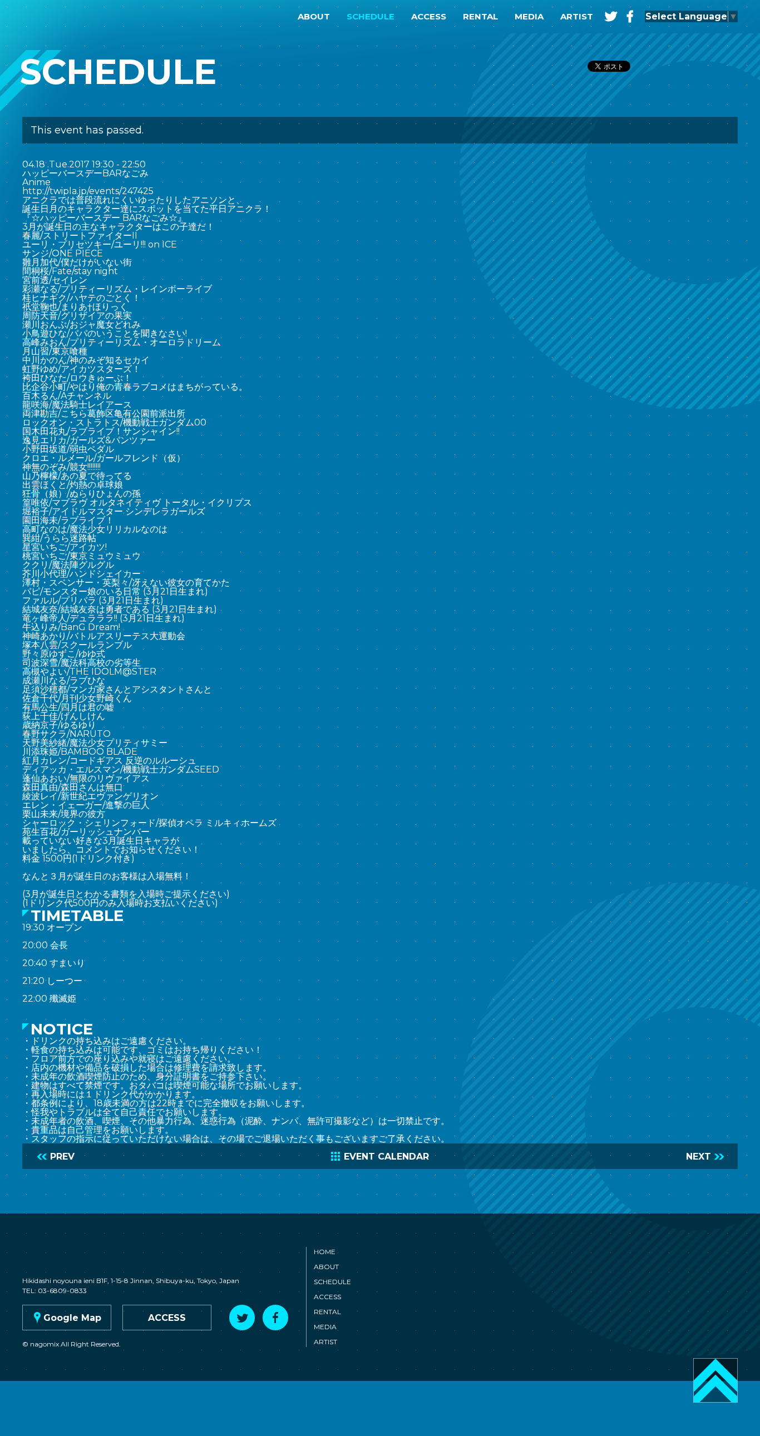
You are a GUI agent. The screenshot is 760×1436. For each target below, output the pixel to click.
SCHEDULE (370, 16)
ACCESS (428, 16)
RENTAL (480, 16)
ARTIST (576, 16)
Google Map (66, 1318)
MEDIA (529, 16)
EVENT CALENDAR (380, 1156)
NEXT (705, 1156)
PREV (56, 1156)
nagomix (61, 16)
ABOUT (314, 16)
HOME (324, 1251)
